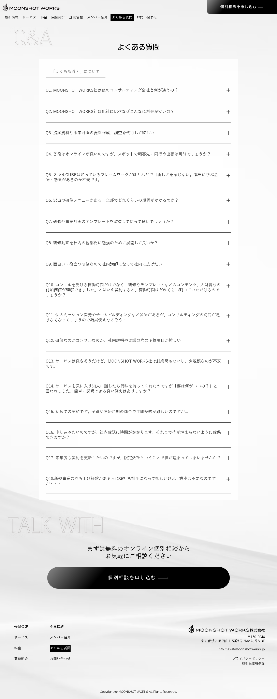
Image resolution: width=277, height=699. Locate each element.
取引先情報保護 (253, 664)
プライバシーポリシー (250, 659)
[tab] (75, 71)
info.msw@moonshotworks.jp (241, 649)
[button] (29, 17)
